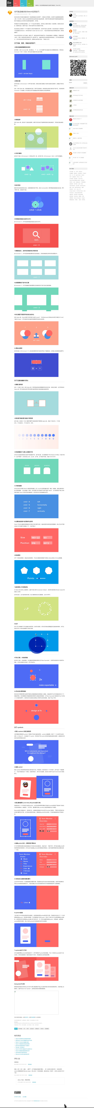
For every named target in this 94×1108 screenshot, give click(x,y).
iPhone (78, 176)
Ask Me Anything (76, 49)
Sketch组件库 (72, 185)
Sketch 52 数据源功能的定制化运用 (22, 1050)
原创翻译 (47, 1028)
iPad (82, 183)
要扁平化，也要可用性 (77, 138)
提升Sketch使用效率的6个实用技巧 (22, 1045)
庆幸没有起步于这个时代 (78, 95)
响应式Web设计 (78, 187)
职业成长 (75, 30)
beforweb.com (37, 1100)
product (16, 4)
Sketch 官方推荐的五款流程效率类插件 (23, 1038)
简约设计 (71, 189)
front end (30, 4)
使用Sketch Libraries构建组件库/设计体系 (24, 1040)
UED (28, 1028)
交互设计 (32, 1028)
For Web (9, 3)
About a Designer (77, 198)
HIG (81, 176)
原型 (74, 182)
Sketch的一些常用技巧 (20, 1047)
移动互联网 (80, 194)
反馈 (73, 187)
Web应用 (76, 194)
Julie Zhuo (80, 178)
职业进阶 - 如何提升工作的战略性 (79, 152)
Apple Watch (78, 175)
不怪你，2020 (76, 133)
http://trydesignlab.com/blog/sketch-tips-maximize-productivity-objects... (28, 1023)
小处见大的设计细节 (78, 192)
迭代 (84, 190)
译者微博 (33, 1017)
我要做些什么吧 (76, 90)
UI (72, 175)
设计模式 (82, 180)
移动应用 (80, 173)
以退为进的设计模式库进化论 (21, 1052)
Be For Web (36, 1020)
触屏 (83, 187)
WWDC (71, 182)
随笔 (70, 187)
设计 (16, 1028)
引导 (75, 189)
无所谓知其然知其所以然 (78, 109)
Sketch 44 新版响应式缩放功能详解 (22, 1043)
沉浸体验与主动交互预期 (78, 100)
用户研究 (75, 183)
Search (70, 82)
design (22, 4)
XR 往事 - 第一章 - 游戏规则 (78, 157)
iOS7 (71, 176)
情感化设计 (78, 182)
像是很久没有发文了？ (77, 118)
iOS (70, 175)
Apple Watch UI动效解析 (78, 128)
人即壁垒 (75, 105)
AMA (83, 196)
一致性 (79, 199)
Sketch (42, 1028)
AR (80, 189)
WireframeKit (82, 185)
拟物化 (80, 196)
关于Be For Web (17, 1096)
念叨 (79, 183)
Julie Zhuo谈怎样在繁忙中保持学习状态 (80, 148)
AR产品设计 (75, 36)
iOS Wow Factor (79, 190)
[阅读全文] (9, 13)
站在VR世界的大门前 (77, 42)
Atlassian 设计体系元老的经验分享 (22, 1054)
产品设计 (84, 173)
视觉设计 (37, 1028)
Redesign (76, 196)
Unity (78, 189)
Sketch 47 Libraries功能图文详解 (22, 1042)
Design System (73, 190)
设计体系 (75, 23)
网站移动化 (72, 199)
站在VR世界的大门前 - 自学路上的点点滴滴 (80, 144)
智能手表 (71, 194)
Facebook (72, 192)
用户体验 (20, 1028)
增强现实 (71, 198)
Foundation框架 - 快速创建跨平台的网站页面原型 (80, 124)
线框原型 (71, 183)
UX (24, 1028)
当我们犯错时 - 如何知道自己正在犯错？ (80, 163)
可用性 (76, 199)
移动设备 (71, 196)
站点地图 (24, 1096)
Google (83, 198)
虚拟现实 (74, 176)
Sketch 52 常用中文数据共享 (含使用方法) (24, 1049)
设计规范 (71, 178)
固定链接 (30, 1064)
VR (74, 175)
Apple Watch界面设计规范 (75, 180)
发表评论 (26, 1017)
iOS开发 (83, 199)
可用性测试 (83, 182)
